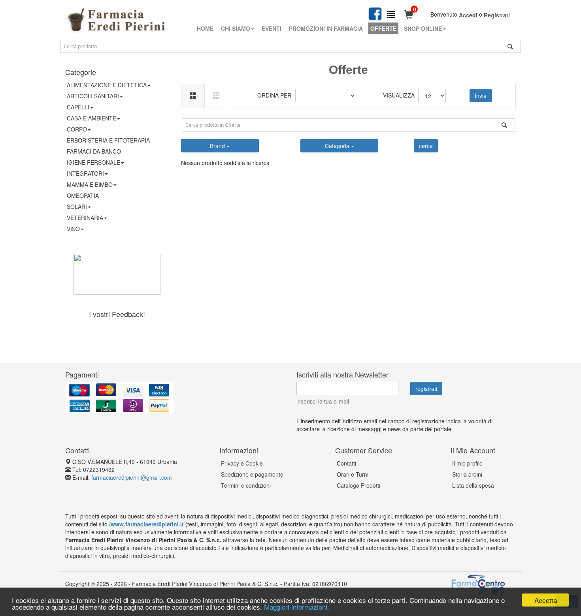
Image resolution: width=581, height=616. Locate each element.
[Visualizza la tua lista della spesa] (391, 14)
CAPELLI (78, 107)
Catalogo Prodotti (358, 485)
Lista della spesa (473, 485)
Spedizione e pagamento (252, 474)
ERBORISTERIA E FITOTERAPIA (108, 140)
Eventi (271, 28)
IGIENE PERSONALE (93, 162)
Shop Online (423, 28)
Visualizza (397, 95)
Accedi (468, 15)
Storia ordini (467, 474)
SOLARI (77, 206)
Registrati (497, 15)
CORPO (77, 129)
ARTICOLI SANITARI (93, 96)
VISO (73, 229)
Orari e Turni (352, 474)
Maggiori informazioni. (296, 607)
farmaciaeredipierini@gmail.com (131, 477)
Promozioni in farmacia (326, 28)
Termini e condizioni (246, 485)
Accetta (545, 600)
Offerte (383, 28)
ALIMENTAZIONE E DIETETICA (107, 85)
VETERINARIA (85, 218)
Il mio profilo (467, 463)
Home (205, 28)
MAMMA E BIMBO (90, 184)
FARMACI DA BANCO (94, 151)
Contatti (346, 463)
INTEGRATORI (85, 173)
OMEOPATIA (83, 195)
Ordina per (274, 95)
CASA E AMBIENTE (91, 118)
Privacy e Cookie (242, 463)
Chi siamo (235, 28)
